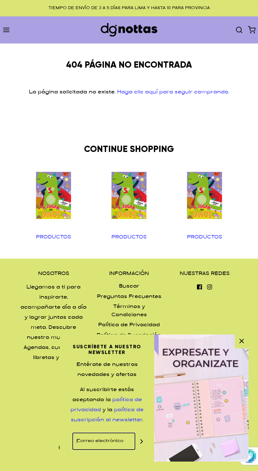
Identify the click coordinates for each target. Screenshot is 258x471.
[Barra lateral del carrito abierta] (251, 29)
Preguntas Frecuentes (129, 296)
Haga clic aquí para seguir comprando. (173, 92)
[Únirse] (141, 441)
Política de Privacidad (129, 325)
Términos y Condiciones (129, 311)
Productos (53, 237)
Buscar (129, 286)
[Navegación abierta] (6, 29)
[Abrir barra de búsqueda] (239, 29)
